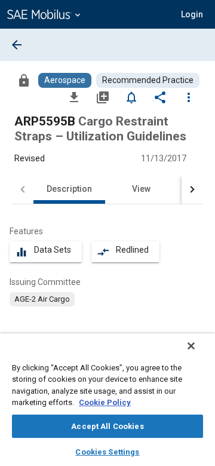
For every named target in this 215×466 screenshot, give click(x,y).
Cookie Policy (105, 402)
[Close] (191, 346)
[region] (107, 399)
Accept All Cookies (107, 426)
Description (69, 189)
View (141, 189)
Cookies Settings (107, 451)
